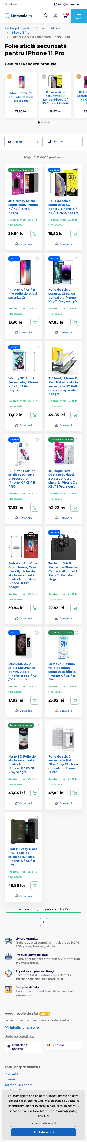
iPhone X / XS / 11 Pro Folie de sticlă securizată (21, 97)
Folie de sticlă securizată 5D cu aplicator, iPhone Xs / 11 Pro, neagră (62, 295)
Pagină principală (17, 28)
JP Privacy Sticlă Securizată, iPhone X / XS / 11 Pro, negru (23, 206)
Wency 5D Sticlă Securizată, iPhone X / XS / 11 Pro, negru (23, 384)
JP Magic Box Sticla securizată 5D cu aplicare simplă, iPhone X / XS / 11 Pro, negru (62, 478)
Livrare (10, 1079)
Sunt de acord (44, 1132)
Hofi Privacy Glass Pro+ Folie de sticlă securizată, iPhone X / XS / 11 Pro (22, 856)
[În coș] (35, 234)
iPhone (55, 28)
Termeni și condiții (19, 1085)
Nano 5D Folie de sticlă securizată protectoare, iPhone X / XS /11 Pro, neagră (22, 764)
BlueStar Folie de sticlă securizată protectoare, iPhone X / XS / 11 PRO (21, 478)
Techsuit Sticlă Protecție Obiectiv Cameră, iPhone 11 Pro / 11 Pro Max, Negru (63, 571)
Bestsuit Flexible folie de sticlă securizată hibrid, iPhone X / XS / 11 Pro (62, 671)
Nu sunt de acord (43, 1123)
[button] (46, 16)
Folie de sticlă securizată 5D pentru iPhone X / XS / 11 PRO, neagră (55, 98)
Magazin (11, 1073)
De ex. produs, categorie (33, 45)
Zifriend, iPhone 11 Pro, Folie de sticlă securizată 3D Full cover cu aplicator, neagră (63, 386)
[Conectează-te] (55, 16)
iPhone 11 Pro (20, 32)
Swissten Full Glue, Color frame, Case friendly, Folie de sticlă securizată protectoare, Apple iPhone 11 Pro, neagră (23, 574)
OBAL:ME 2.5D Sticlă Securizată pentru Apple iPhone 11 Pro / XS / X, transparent (22, 671)
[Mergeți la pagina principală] (18, 16)
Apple (39, 28)
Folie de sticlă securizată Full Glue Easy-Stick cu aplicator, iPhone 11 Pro (63, 764)
